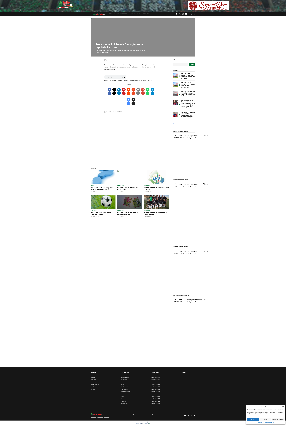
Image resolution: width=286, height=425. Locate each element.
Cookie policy (100, 417)
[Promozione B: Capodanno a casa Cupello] (156, 202)
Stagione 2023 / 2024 (155, 377)
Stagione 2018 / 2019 (155, 389)
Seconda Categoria (95, 384)
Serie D (92, 374)
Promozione (99, 21)
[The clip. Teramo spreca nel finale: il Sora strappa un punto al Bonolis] (175, 75)
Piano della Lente (124, 389)
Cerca (174, 59)
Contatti (184, 372)
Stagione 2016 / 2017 (155, 394)
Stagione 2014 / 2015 (155, 398)
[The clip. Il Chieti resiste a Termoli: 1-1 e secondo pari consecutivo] (175, 84)
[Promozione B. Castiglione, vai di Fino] (156, 177)
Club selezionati (125, 372)
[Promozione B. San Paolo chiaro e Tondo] (103, 202)
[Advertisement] (130, 139)
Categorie (93, 372)
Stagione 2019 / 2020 (155, 386)
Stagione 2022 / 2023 (155, 379)
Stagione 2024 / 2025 (155, 374)
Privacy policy (93, 417)
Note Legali (106, 417)
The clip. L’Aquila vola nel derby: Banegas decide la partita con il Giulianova (188, 94)
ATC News (93, 389)
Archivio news (155, 372)
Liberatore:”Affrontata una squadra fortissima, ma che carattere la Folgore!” (188, 114)
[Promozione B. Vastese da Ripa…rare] (129, 177)
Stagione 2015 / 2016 (155, 396)
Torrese (122, 374)
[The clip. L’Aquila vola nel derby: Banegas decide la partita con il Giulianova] (175, 93)
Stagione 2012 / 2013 (155, 403)
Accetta (253, 419)
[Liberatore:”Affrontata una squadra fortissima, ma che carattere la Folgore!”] (175, 114)
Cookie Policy (260, 422)
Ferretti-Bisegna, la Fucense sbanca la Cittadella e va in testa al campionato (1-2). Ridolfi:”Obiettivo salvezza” (188, 104)
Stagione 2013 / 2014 (155, 401)
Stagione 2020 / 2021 (155, 384)
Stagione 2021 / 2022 (155, 382)
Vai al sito (208, 3)
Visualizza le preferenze (278, 419)
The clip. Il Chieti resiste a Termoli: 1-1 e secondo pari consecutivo (188, 85)
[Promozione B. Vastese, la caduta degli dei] (129, 202)
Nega (265, 419)
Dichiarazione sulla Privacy (268, 422)
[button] (283, 407)
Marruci (122, 406)
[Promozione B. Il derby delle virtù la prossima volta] (103, 177)
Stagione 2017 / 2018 (155, 391)
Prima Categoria (94, 382)
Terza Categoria (94, 386)
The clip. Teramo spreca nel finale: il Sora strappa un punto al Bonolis (188, 76)
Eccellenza (93, 377)
